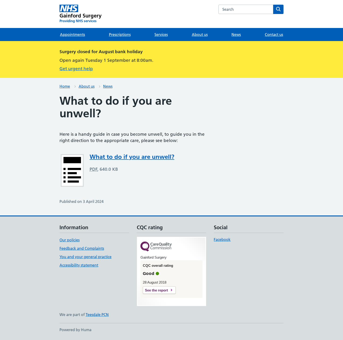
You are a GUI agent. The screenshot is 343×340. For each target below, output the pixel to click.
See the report (156, 290)
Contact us (274, 34)
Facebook (222, 239)
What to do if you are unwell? (132, 156)
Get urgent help (76, 68)
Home (65, 86)
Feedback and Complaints (82, 248)
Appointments (72, 34)
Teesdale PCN (97, 314)
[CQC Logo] (156, 247)
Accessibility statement (79, 265)
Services (161, 34)
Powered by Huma (75, 329)
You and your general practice (86, 256)
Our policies (70, 240)
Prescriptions (120, 34)
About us (200, 34)
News (236, 34)
